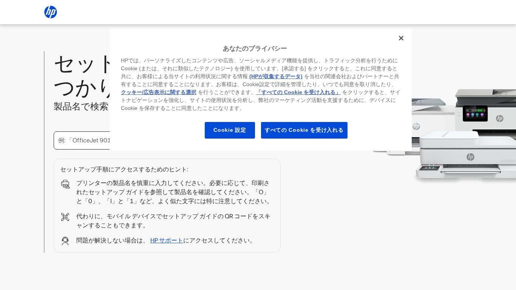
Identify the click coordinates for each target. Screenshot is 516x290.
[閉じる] (401, 38)
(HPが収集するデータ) (276, 76)
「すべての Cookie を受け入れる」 (298, 92)
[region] (261, 90)
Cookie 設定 (229, 130)
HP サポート (166, 240)
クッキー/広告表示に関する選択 (158, 92)
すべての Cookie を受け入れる (304, 130)
